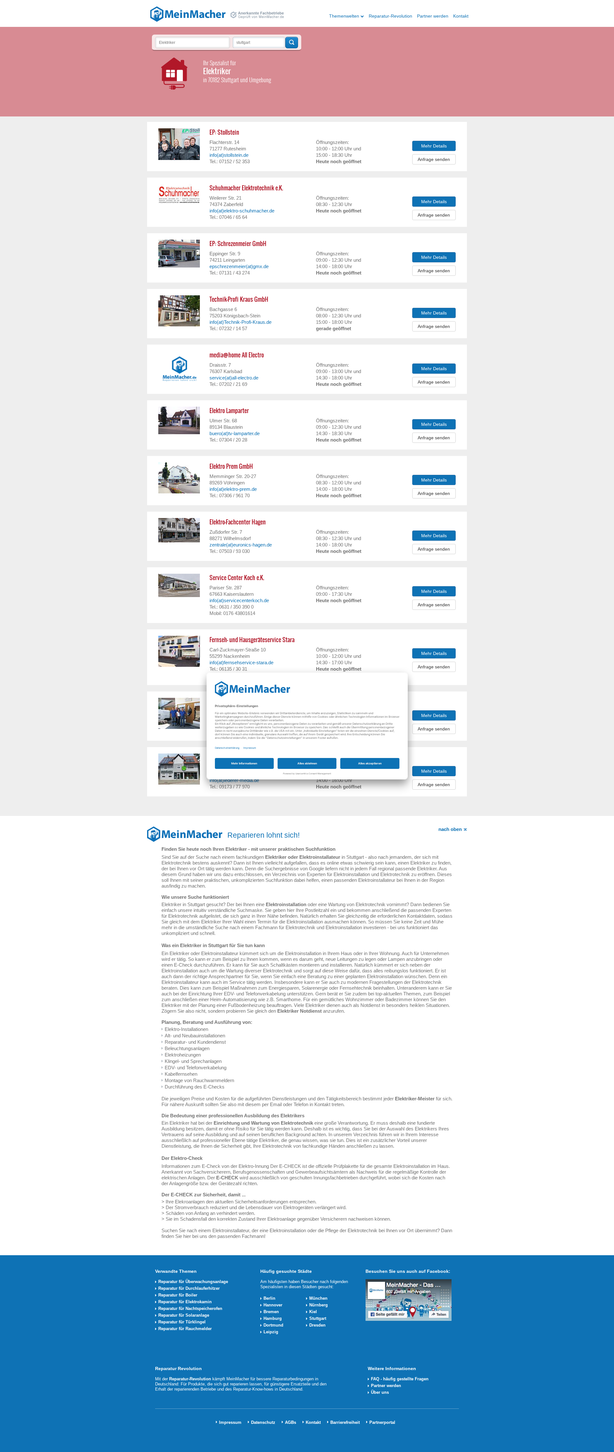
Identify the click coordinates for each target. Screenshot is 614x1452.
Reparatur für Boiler (177, 1295)
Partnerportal (382, 1422)
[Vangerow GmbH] (187, 14)
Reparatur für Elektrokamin (185, 1301)
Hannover (273, 1305)
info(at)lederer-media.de (234, 780)
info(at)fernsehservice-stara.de (241, 662)
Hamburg (273, 1318)
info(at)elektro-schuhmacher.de (241, 210)
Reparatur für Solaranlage (183, 1315)
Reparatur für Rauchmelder (185, 1328)
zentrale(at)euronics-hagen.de (240, 544)
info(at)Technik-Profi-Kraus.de (240, 322)
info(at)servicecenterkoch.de (239, 600)
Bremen (271, 1311)
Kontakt (460, 16)
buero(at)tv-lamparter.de (234, 433)
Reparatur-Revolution (390, 16)
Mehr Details (434, 145)
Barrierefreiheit (345, 1422)
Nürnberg (318, 1305)
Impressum (230, 1422)
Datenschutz (263, 1422)
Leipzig (271, 1331)
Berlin (269, 1298)
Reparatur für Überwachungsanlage (193, 1281)
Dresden (317, 1325)
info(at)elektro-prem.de (233, 489)
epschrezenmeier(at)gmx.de (239, 266)
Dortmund (273, 1325)
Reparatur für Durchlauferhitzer (189, 1288)
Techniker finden (291, 42)
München (318, 1298)
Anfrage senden (434, 159)
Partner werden (432, 16)
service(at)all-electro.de (233, 377)
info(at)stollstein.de (228, 155)
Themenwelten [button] (344, 16)
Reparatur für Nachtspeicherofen (190, 1308)
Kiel (313, 1311)
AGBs (290, 1422)
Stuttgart (317, 1318)
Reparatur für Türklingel (182, 1322)
